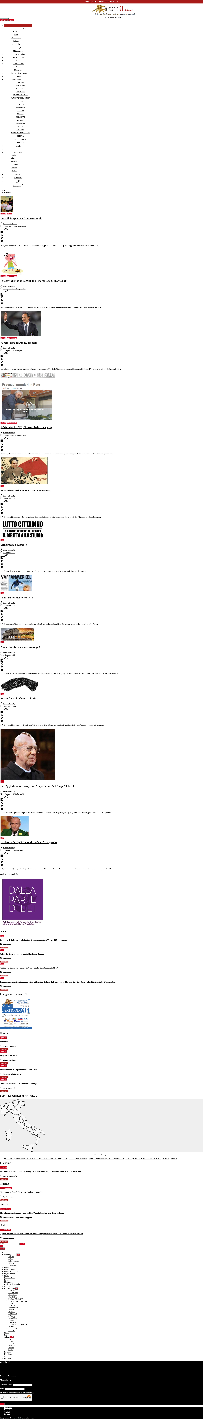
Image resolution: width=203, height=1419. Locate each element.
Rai (18, 149)
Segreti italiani (18, 57)
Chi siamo (8, 1408)
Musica (14, 168)
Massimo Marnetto (10, 1046)
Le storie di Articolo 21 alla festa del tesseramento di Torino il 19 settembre (33, 940)
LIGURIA (20, 104)
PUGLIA (20, 120)
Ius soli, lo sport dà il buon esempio (21, 218)
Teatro (14, 171)
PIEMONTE (20, 117)
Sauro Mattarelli (9, 1088)
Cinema (14, 158)
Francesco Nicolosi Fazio (12, 1074)
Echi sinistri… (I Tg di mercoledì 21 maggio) (26, 427)
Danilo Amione (8, 1197)
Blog (2, 486)
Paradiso (4, 1042)
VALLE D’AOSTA (20, 139)
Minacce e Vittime (18, 54)
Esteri (16, 35)
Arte (14, 155)
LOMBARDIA (20, 107)
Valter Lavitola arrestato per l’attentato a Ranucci (22, 954)
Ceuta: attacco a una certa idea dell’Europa (18, 1084)
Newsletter (18, 178)
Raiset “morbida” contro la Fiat (19, 698)
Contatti (7, 1412)
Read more (4, 948)
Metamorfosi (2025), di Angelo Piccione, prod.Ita (21, 1192)
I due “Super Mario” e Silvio (17, 597)
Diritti (18, 67)
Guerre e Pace (18, 64)
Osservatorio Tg (9, 286)
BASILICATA (20, 85)
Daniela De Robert (10, 224)
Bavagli (18, 48)
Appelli (18, 76)
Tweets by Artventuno (8, 1376)
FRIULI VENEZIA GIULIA (20, 98)
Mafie (18, 61)
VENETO (20, 142)
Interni (16, 32)
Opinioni (3, 1037)
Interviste (18, 175)
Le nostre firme (10, 1410)
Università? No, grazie (14, 544)
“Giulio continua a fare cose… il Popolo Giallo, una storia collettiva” (29, 968)
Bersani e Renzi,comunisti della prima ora (25, 490)
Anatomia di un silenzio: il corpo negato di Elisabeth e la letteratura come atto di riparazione (40, 1172)
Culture (16, 41)
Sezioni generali (17, 29)
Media (18, 146)
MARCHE (20, 111)
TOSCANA (20, 130)
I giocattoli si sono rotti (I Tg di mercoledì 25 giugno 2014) (34, 281)
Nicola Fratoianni (9, 1060)
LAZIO (20, 101)
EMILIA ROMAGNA (20, 95)
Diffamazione (18, 51)
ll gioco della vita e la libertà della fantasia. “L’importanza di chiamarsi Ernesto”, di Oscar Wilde (41, 1234)
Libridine (14, 164)
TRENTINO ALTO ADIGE (20, 133)
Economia (16, 44)
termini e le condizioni (25, 1393)
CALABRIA (20, 89)
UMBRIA (20, 136)
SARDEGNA (20, 123)
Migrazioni (18, 70)
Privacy (7, 1414)
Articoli (3, 214)
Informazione (16, 38)
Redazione (7, 945)
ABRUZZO (20, 82)
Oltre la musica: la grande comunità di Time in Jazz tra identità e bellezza (32, 1213)
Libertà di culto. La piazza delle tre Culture (19, 1070)
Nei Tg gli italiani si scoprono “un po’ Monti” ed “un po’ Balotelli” (39, 786)
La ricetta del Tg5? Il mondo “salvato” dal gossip (29, 842)
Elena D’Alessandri (10, 1176)
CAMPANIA (20, 92)
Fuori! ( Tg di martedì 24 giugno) (19, 342)
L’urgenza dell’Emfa (8, 1056)
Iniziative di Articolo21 (18, 73)
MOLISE (20, 114)
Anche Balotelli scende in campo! (20, 647)
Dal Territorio (17, 80)
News (2, 936)
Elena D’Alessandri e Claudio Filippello (17, 1218)
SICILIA (20, 126)
